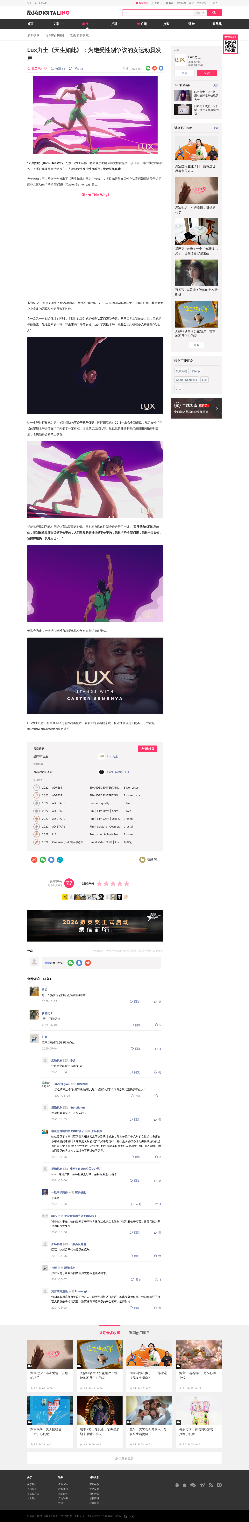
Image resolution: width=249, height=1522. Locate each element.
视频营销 (181, 371)
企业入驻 (63, 1484)
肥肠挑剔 (56, 1060)
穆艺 (54, 1215)
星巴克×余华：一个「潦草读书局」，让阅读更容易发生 (196, 251)
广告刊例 (63, 1498)
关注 (184, 73)
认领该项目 (147, 748)
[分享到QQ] (161, 68)
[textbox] (158, 13)
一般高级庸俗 (59, 1192)
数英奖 (217, 24)
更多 (216, 127)
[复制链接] (60, 860)
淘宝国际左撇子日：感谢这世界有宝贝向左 (195, 168)
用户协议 (94, 1493)
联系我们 (63, 1489)
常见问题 (181, 3)
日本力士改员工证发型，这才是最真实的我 (206, 109)
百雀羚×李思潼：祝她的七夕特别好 (196, 292)
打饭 (44, 1036)
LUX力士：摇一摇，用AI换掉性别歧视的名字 (206, 95)
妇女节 (196, 371)
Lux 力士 (194, 57)
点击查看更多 (124, 1458)
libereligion (62, 1084)
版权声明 (94, 1498)
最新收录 (33, 35)
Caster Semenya (186, 379)
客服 (191, 3)
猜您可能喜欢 (183, 361)
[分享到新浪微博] (154, 68)
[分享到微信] (148, 68)
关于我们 (32, 1484)
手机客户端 (33, 1493)
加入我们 (32, 1498)
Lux (204, 379)
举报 (125, 68)
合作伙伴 (32, 1489)
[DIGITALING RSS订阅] (211, 1485)
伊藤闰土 (47, 1013)
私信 (207, 73)
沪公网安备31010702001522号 (104, 1516)
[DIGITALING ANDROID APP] (177, 1485)
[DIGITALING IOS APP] (184, 1485)
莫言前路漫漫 (59, 1291)
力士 (178, 388)
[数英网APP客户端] (230, 44)
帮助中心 (94, 1484)
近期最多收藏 (79, 35)
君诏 (44, 989)
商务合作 (63, 1493)
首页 (30, 24)
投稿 (60, 1503)
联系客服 (94, 1503)
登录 (29, 3)
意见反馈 (94, 1489)
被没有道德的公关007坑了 (67, 1131)
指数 (166, 24)
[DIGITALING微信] (193, 1485)
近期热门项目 (55, 35)
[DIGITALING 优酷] (219, 1485)
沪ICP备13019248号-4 (72, 1516)
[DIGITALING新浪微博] (202, 1485)
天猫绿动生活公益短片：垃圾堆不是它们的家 (195, 333)
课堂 (192, 24)
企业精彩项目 (182, 85)
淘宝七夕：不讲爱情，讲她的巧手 (195, 209)
